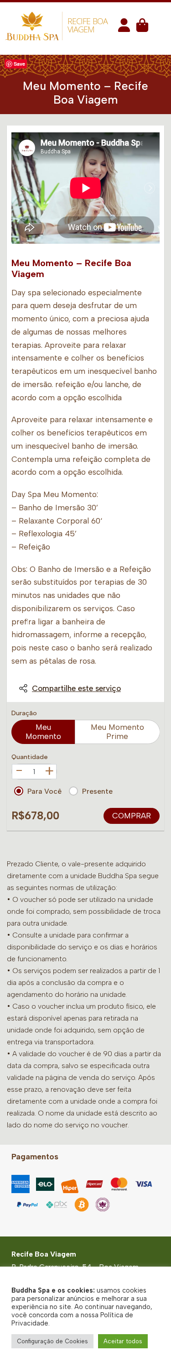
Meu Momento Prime (117, 732)
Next (149, 188)
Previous (21, 188)
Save (19, 63)
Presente (97, 791)
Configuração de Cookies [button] (52, 1341)
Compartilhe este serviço (76, 688)
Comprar (131, 815)
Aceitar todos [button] (123, 1341)
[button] (124, 28)
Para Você (44, 791)
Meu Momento (43, 732)
